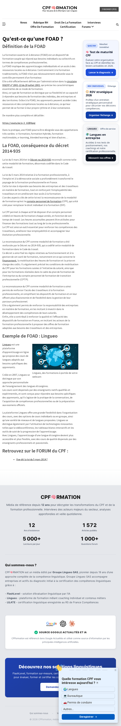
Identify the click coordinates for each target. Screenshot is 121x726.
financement (9, 260)
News (23, 22)
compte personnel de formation (44, 201)
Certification (68, 27)
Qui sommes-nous (39, 713)
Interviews (94, 22)
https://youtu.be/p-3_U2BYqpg (18, 122)
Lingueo (6, 344)
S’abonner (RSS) (109, 9)
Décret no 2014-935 (40, 159)
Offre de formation (42, 27)
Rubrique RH (40, 22)
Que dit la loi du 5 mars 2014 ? (32, 459)
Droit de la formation (68, 22)
